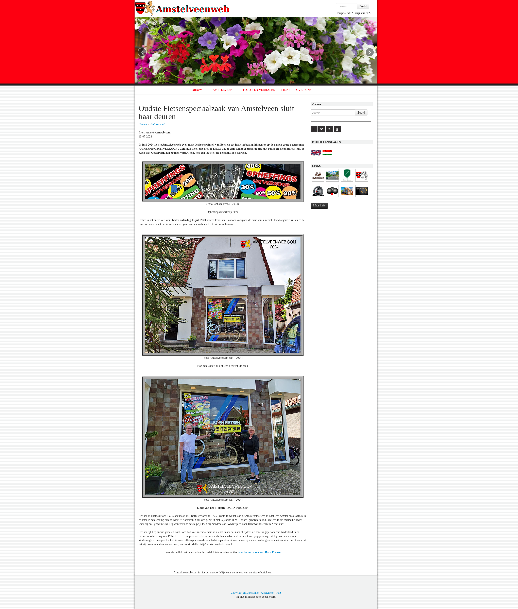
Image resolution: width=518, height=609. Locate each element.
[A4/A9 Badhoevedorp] (318, 197)
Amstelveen (267, 592)
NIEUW (197, 89)
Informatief (158, 124)
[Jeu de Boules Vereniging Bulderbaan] (332, 197)
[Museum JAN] (347, 197)
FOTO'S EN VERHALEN (259, 89)
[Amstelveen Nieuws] (361, 181)
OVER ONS (303, 89)
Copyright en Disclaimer (245, 592)
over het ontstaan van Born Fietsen (259, 552)
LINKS (285, 89)
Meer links (319, 205)
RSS (278, 592)
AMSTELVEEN (222, 89)
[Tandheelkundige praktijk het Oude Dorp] (361, 197)
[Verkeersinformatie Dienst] (332, 181)
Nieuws (143, 124)
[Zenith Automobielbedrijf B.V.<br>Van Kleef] (347, 181)
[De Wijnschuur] (318, 181)
